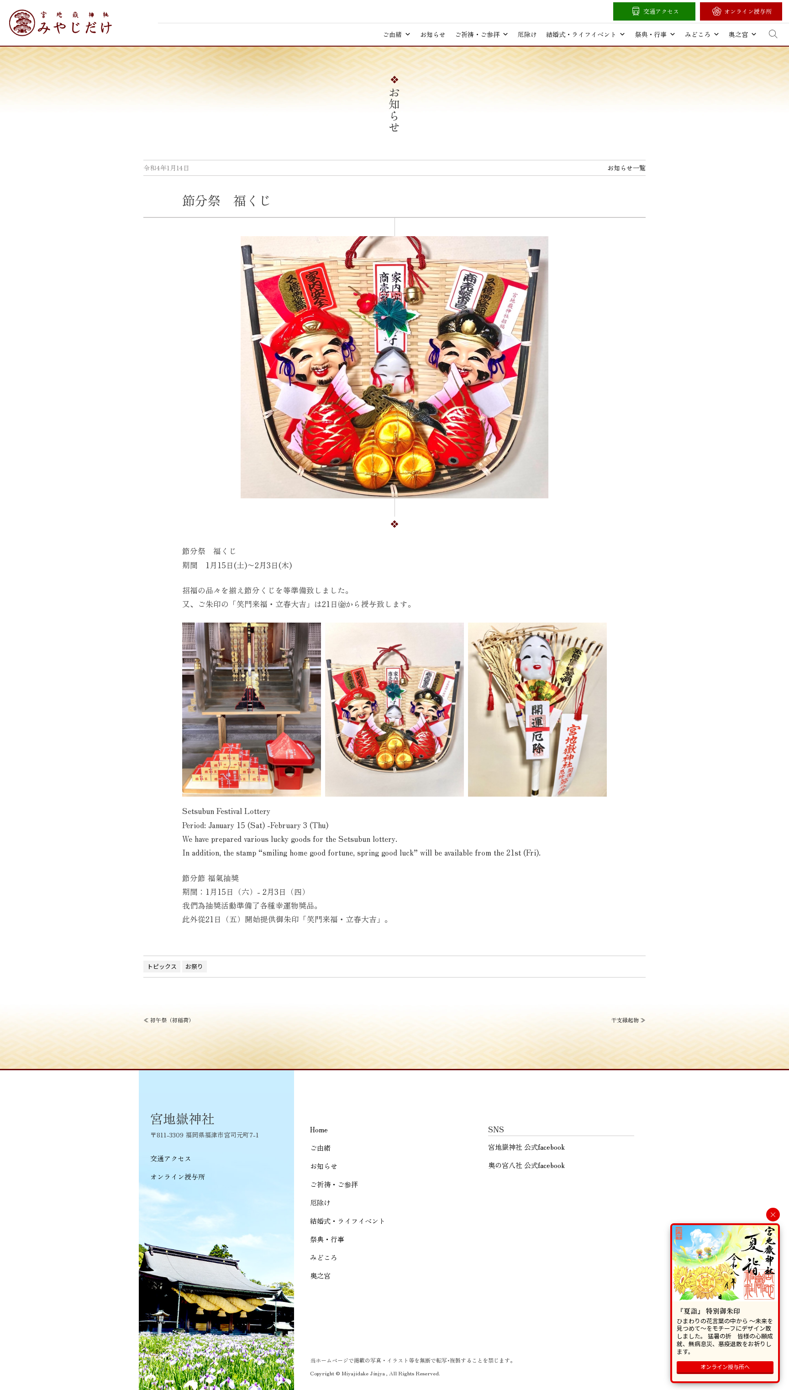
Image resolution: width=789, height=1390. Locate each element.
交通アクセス (661, 11)
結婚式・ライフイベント (581, 34)
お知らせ (433, 34)
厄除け (527, 34)
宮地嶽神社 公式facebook (526, 1147)
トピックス (162, 966)
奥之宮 (738, 34)
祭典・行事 (651, 34)
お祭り (194, 966)
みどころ (697, 34)
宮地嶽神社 (60, 23)
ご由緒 (392, 34)
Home (319, 1129)
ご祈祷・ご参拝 (477, 34)
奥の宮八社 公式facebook (526, 1165)
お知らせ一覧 (626, 167)
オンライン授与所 (748, 11)
